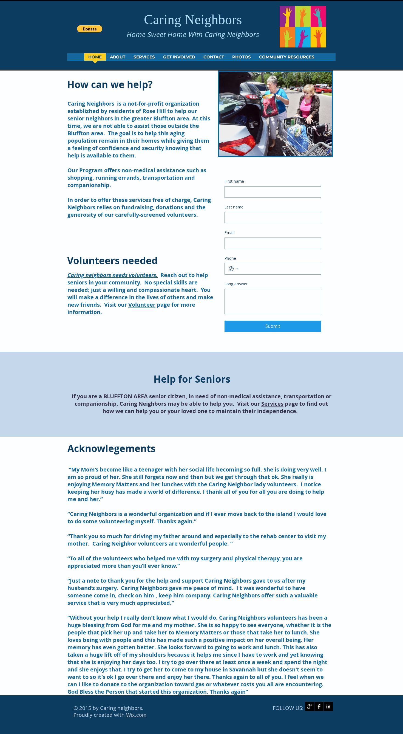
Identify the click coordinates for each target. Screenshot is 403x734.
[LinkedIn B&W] (328, 706)
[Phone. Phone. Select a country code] (233, 269)
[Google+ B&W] (309, 706)
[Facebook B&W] (318, 706)
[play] (320, 151)
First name (234, 181)
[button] (89, 28)
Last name (234, 207)
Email (230, 232)
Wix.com (136, 715)
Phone (230, 258)
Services (272, 403)
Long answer (236, 283)
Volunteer (141, 304)
